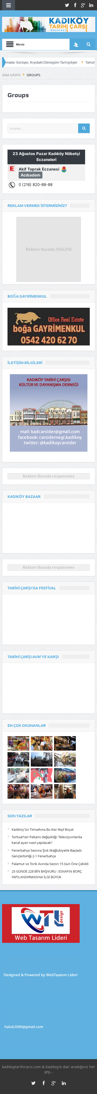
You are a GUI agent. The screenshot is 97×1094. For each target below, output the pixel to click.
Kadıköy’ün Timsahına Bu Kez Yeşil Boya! (42, 829)
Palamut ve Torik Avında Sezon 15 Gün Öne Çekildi (50, 863)
